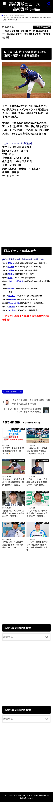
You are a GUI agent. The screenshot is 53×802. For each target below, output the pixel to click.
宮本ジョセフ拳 (14, 303)
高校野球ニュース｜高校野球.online (26, 6)
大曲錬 (10, 278)
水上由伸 (11, 310)
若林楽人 (11, 274)
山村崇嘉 (11, 270)
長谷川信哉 (12, 299)
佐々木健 (11, 267)
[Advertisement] (26, 211)
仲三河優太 (12, 288)
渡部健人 (11, 263)
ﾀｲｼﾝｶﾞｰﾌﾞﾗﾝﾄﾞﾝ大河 (15, 281)
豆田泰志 (11, 306)
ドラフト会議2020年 (13, 392)
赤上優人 (11, 296)
